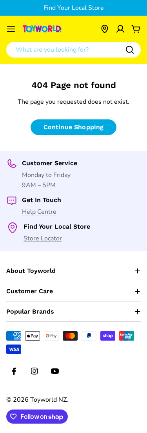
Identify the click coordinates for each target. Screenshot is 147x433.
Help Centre (39, 211)
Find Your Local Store (74, 8)
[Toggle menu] (11, 29)
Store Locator (43, 238)
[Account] (120, 29)
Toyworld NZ (48, 399)
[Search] (129, 49)
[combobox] (73, 50)
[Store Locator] (104, 29)
